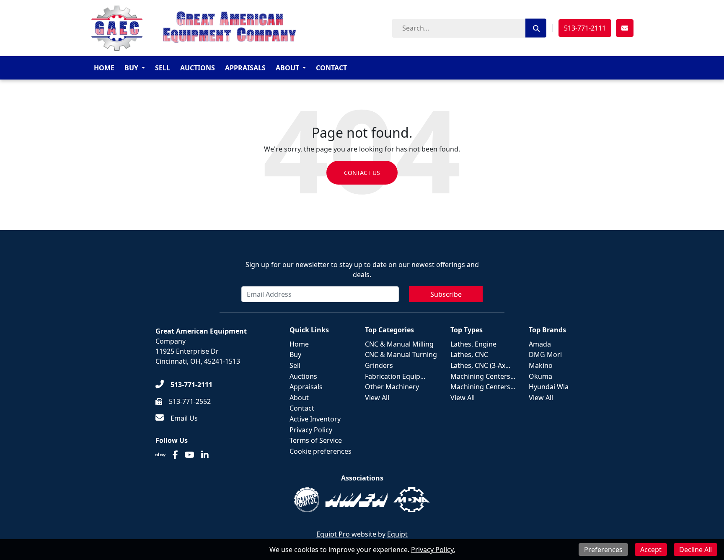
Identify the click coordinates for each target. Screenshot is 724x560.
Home (104, 67)
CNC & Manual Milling (399, 344)
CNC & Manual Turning (401, 354)
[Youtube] (189, 455)
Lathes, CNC (469, 354)
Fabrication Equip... (395, 376)
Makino (541, 365)
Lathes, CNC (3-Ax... (480, 365)
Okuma (540, 376)
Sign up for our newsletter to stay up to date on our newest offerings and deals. (362, 269)
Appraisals (245, 67)
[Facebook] (175, 455)
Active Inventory (315, 419)
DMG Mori (545, 354)
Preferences (603, 549)
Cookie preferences (321, 451)
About (287, 67)
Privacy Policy (311, 429)
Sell (162, 67)
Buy (131, 67)
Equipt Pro (334, 534)
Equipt (397, 534)
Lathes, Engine (473, 344)
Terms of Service (316, 440)
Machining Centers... (482, 376)
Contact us (362, 173)
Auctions (197, 67)
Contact (331, 67)
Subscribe (446, 294)
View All (377, 397)
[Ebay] (160, 455)
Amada (540, 344)
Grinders (379, 365)
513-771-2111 (585, 28)
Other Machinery (392, 386)
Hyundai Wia (549, 386)
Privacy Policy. (433, 549)
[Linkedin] (205, 455)
